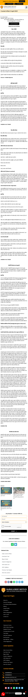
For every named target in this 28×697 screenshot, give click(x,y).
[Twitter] (19, 582)
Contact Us (5, 616)
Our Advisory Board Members (9, 604)
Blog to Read (5, 559)
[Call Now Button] (3, 694)
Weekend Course (7, 629)
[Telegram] (15, 544)
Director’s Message (7, 602)
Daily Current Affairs (7, 553)
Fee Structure (6, 637)
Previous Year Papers (7, 570)
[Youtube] (6, 582)
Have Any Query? (6, 572)
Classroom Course (7, 625)
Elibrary (5, 606)
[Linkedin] (22, 582)
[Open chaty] (24, 693)
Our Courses (7, 621)
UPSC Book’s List (5, 564)
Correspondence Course (8, 631)
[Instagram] (11, 582)
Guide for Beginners (6, 562)
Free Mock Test (5, 556)
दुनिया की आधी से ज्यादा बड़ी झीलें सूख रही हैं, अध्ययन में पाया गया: (6, 508)
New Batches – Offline (8, 639)
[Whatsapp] (12, 544)
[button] (26, 7)
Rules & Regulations (7, 612)
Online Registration (7, 641)
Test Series (5, 633)
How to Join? (6, 614)
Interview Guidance (7, 635)
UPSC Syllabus (5, 567)
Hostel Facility (6, 608)
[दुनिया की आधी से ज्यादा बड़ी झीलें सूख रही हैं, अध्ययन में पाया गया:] (6, 503)
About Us (5, 600)
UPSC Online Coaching (8, 627)
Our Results (5, 610)
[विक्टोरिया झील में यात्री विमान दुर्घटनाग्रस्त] (6, 490)
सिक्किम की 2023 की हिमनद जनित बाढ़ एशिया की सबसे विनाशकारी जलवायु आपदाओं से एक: (18, 496)
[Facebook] (8, 582)
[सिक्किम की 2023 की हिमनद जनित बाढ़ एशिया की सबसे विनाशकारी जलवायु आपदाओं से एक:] (19, 490)
